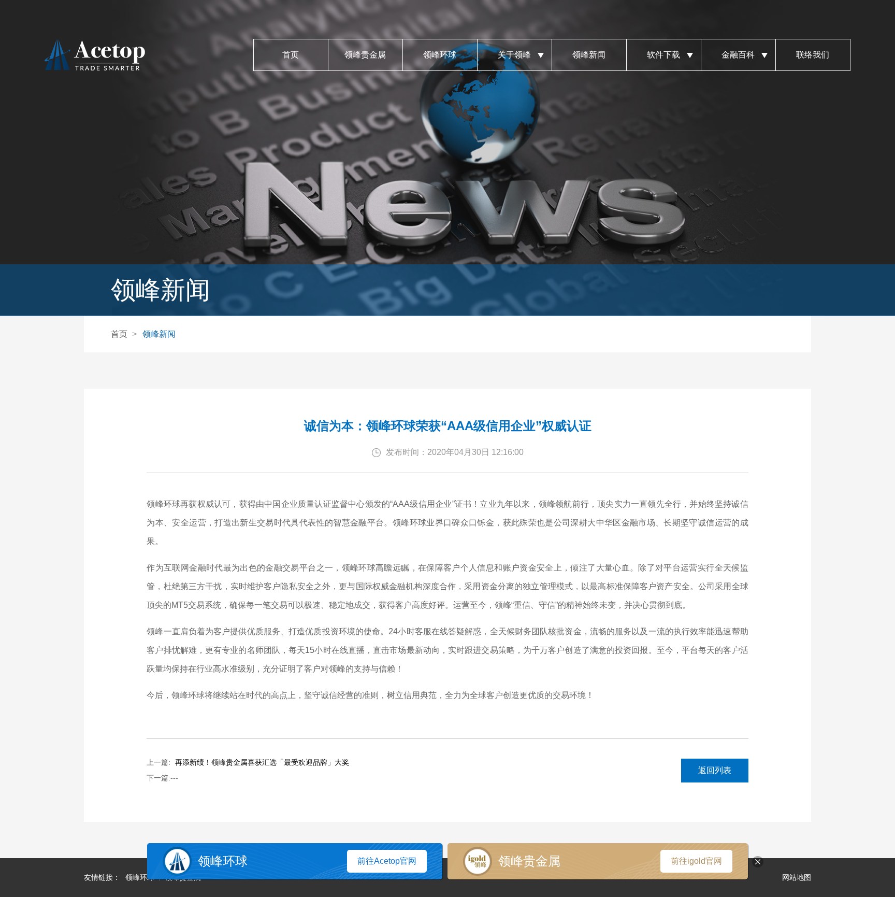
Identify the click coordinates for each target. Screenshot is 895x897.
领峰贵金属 (365, 54)
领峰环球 (439, 54)
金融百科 (738, 54)
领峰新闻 (588, 54)
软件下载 (663, 54)
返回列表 (714, 770)
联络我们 (812, 54)
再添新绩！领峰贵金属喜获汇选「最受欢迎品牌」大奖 (262, 762)
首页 (290, 54)
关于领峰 (514, 54)
